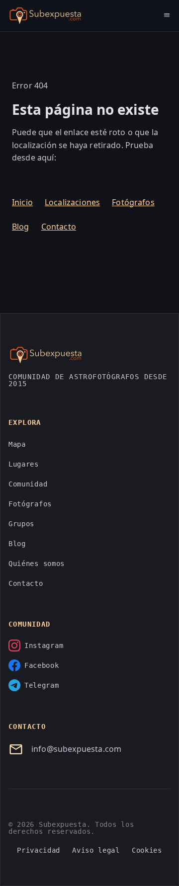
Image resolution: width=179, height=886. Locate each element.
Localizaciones (72, 202)
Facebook (41, 665)
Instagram (43, 645)
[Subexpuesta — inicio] (45, 16)
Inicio (22, 202)
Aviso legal (96, 850)
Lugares (23, 464)
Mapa (17, 444)
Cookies (147, 850)
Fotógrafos (133, 202)
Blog (20, 226)
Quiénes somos (36, 563)
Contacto (58, 226)
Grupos (21, 524)
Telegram (41, 685)
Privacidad (38, 850)
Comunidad (27, 484)
